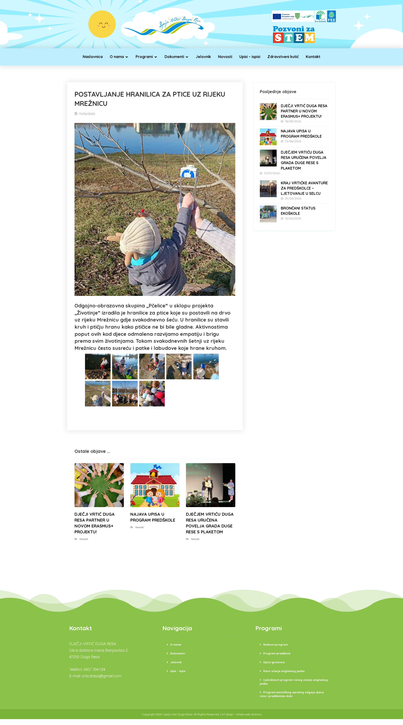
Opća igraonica (274, 662)
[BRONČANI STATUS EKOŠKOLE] (268, 214)
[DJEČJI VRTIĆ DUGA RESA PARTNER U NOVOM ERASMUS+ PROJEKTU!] (268, 111)
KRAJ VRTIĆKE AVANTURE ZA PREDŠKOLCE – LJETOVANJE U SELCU (304, 188)
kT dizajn (227, 714)
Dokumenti (177, 653)
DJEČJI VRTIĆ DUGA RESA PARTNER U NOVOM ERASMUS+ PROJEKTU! (304, 111)
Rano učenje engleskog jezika (284, 671)
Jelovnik (176, 662)
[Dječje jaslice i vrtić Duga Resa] (168, 25)
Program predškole (276, 653)
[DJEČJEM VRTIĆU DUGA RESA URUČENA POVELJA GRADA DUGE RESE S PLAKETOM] (268, 158)
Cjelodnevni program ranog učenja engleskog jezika (294, 681)
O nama (175, 644)
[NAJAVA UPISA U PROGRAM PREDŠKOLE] (268, 136)
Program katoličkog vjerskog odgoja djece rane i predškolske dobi (292, 694)
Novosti (84, 538)
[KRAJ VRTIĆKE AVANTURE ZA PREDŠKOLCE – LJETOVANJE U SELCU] (268, 188)
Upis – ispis (177, 671)
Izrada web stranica (249, 714)
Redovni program (275, 644)
